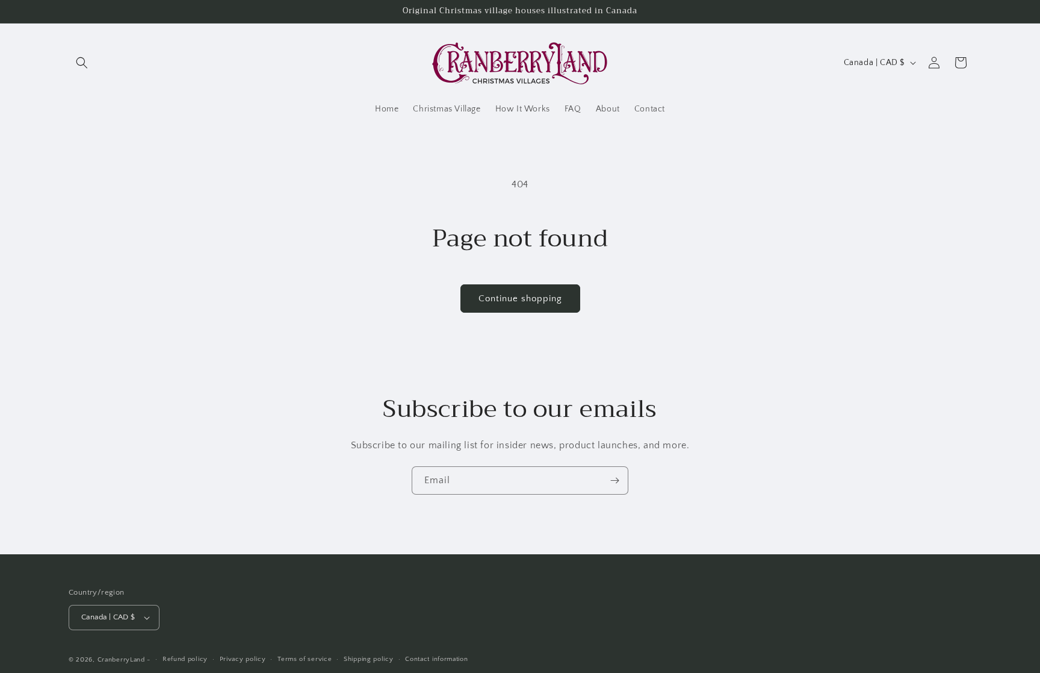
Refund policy (185, 659)
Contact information (436, 659)
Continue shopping (520, 298)
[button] (82, 62)
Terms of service (304, 659)
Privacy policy (243, 659)
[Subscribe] (614, 480)
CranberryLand (121, 659)
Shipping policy (369, 659)
